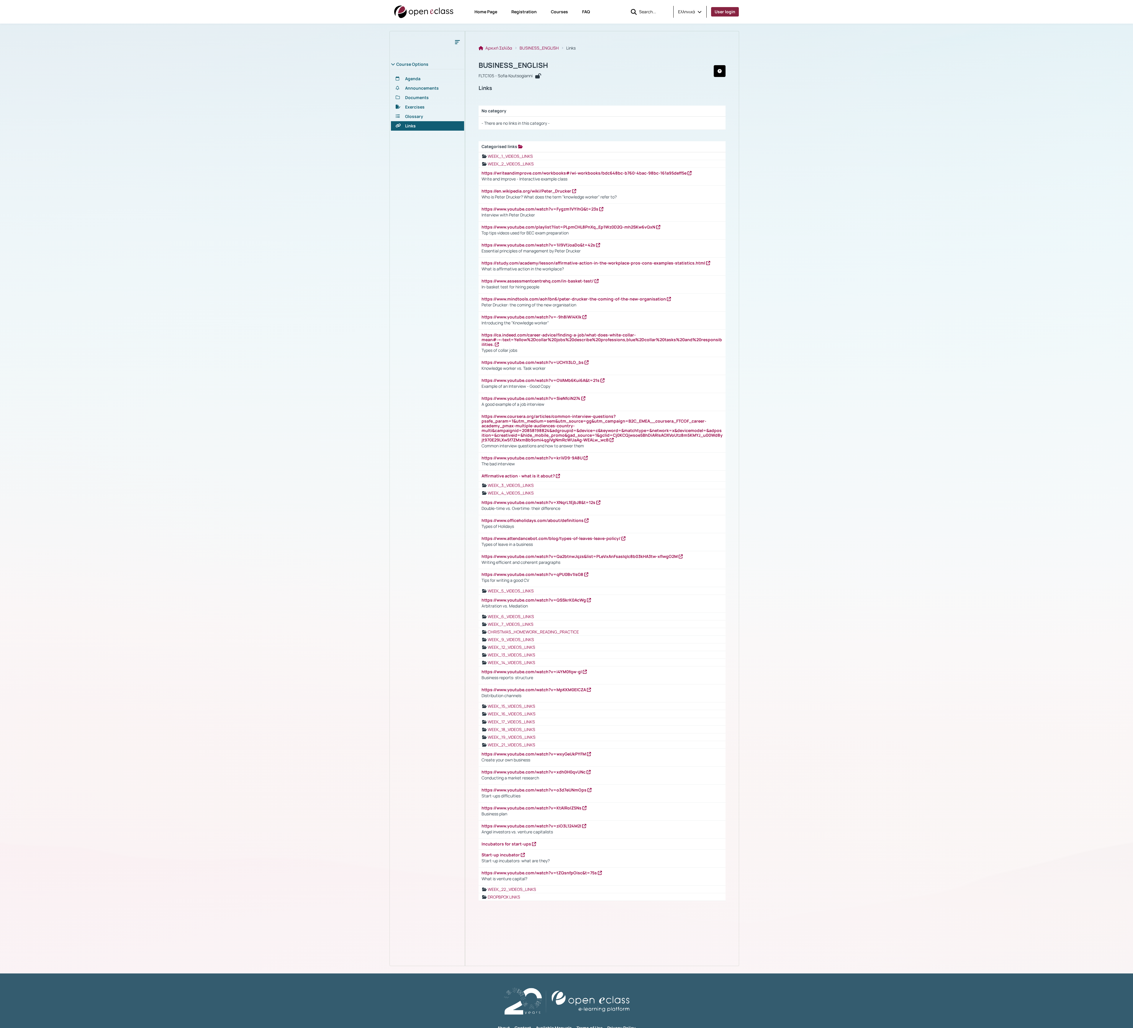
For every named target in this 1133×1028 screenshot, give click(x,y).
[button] (690, 11)
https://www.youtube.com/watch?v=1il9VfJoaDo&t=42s (539, 245)
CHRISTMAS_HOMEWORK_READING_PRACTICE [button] (533, 632)
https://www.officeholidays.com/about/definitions (533, 520)
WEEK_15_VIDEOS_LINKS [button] (511, 706)
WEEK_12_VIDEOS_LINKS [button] (511, 647)
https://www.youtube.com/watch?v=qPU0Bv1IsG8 (533, 574)
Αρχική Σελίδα (498, 48)
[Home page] (423, 12)
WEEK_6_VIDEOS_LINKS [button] (511, 616)
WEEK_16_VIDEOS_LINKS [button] (512, 714)
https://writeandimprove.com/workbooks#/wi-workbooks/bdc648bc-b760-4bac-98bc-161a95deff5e (584, 173)
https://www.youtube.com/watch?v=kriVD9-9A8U (533, 458)
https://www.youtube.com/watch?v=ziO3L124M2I (532, 826)
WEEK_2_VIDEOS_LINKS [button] (511, 164)
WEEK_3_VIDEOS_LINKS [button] (511, 485)
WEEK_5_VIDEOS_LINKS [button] (511, 591)
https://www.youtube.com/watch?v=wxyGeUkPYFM (534, 754)
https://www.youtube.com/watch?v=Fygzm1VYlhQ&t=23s (540, 209)
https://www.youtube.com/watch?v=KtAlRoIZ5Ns (532, 808)
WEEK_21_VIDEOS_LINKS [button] (511, 745)
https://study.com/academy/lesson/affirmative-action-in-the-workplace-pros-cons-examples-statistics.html (594, 263)
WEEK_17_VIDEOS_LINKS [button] (511, 722)
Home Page (485, 11)
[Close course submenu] (457, 42)
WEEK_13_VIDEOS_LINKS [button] (511, 655)
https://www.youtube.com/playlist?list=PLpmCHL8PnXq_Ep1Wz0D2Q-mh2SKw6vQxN (569, 227)
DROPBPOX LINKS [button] (504, 897)
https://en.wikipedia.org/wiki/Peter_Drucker (527, 191)
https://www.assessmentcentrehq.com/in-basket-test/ (538, 281)
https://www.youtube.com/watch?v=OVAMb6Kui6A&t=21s (541, 380)
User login (725, 11)
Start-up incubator (501, 855)
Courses (559, 11)
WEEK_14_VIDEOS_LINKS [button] (511, 662)
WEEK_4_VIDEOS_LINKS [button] (511, 493)
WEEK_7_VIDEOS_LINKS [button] (510, 624)
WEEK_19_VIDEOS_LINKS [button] (512, 737)
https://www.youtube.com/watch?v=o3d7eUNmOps (534, 790)
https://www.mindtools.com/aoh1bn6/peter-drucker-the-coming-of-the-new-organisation (574, 299)
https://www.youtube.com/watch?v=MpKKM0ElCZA (534, 689)
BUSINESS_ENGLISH (539, 48)
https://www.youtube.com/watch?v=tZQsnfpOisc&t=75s (540, 873)
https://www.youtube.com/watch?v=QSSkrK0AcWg (534, 600)
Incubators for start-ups (507, 844)
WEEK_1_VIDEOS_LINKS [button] (510, 156)
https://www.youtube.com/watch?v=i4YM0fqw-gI (532, 671)
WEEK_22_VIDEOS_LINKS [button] (512, 889)
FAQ (586, 11)
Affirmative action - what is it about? (519, 476)
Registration (524, 11)
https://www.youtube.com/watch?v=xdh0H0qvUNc (534, 772)
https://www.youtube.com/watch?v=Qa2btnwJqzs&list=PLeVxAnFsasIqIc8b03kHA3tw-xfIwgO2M (580, 556)
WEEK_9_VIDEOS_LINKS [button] (511, 639)
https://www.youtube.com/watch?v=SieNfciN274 (531, 398)
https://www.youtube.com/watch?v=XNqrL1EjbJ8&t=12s (539, 502)
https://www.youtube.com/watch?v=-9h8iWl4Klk (532, 317)
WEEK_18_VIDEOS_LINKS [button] (511, 729)
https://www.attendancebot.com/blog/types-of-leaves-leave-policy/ (551, 538)
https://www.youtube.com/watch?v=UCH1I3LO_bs (533, 362)
